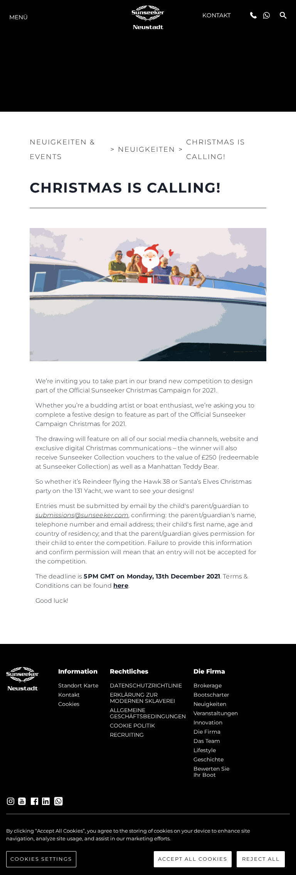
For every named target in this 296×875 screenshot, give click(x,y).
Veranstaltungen (215, 713)
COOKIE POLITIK (132, 725)
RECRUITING (127, 734)
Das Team (206, 741)
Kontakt (216, 15)
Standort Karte (78, 685)
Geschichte (208, 759)
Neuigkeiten (209, 704)
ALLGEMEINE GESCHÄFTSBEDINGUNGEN (148, 713)
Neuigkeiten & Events (62, 149)
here (120, 585)
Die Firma (206, 731)
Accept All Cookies (192, 859)
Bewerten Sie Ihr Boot (211, 771)
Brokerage (207, 685)
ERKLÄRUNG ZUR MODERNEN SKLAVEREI (142, 697)
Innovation (207, 722)
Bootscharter (211, 694)
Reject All (261, 859)
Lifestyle (204, 750)
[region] (148, 847)
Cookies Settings (41, 859)
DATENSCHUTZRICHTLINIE (146, 685)
